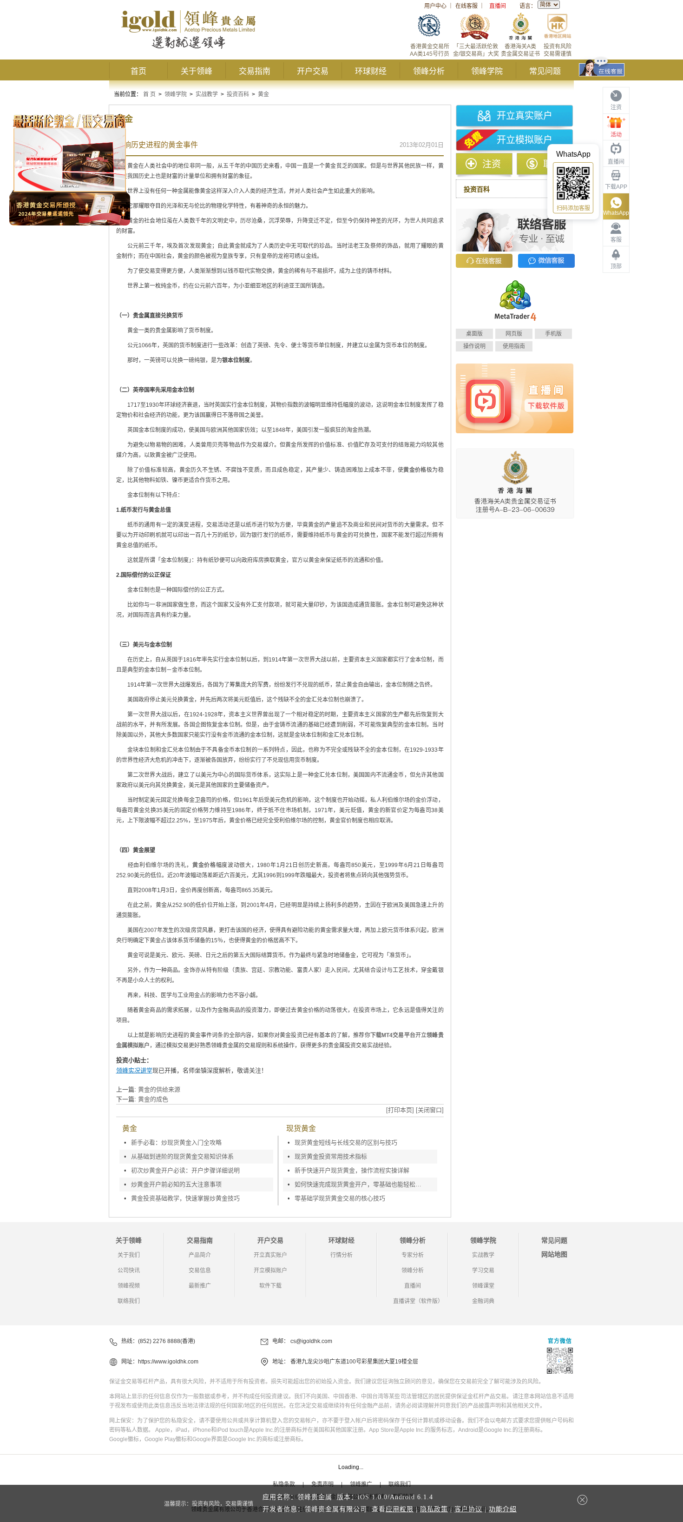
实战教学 (207, 94)
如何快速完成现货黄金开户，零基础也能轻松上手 (360, 1184)
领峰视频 (129, 1286)
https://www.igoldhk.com (168, 1361)
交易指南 (254, 71)
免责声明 (322, 1484)
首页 (138, 71)
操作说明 (474, 346)
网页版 (514, 334)
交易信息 (200, 1270)
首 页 (149, 94)
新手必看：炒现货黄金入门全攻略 (176, 1142)
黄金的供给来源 (159, 1089)
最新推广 (200, 1286)
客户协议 (468, 1509)
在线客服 (466, 6)
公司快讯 (129, 1270)
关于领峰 (196, 71)
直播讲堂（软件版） (418, 1301)
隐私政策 (434, 1509)
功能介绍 (503, 1509)
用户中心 (435, 6)
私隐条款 (284, 1484)
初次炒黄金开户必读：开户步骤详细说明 (185, 1170)
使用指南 (514, 346)
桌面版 (474, 334)
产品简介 (200, 1255)
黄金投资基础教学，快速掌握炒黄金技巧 (185, 1198)
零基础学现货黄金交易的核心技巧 (340, 1198)
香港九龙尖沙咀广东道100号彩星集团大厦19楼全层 (354, 1361)
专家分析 (412, 1255)
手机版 (553, 334)
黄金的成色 (153, 1099)
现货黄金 (301, 1128)
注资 (491, 164)
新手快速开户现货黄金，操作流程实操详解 (352, 1170)
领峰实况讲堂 (134, 1070)
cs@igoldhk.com (311, 1341)
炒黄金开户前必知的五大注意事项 (176, 1184)
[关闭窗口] (430, 1109)
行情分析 (341, 1255)
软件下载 (270, 1286)
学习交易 (483, 1270)
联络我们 (129, 1301)
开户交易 (312, 71)
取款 (552, 164)
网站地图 (554, 1254)
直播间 (497, 6)
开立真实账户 (524, 116)
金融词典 (483, 1301)
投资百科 (238, 94)
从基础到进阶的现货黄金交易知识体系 (182, 1156)
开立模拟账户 (524, 140)
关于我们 (129, 1255)
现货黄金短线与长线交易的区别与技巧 (346, 1142)
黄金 (263, 94)
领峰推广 (361, 1484)
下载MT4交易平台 (392, 1035)
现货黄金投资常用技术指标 (331, 1156)
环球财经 (371, 71)
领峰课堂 (483, 1286)
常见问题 (545, 71)
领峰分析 (429, 71)
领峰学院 (487, 71)
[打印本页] (400, 1109)
